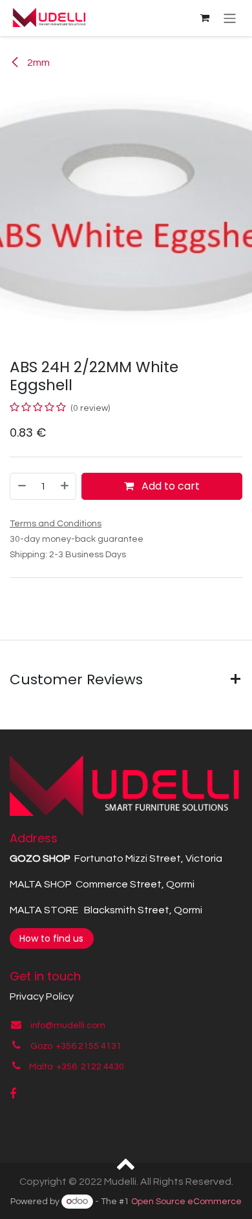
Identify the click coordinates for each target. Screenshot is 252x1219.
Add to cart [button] (169, 486)
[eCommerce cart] (205, 18)
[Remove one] (21, 486)
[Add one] (65, 486)
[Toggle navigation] (229, 17)
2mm (37, 62)
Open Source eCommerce (186, 1201)
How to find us (51, 938)
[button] (126, 1163)
